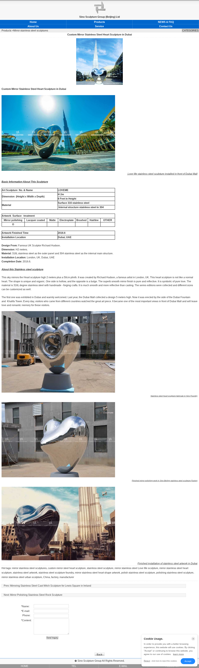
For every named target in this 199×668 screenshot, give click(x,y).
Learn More (178, 654)
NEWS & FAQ (166, 22)
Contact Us (165, 26)
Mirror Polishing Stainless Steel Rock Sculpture (36, 595)
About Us (33, 26)
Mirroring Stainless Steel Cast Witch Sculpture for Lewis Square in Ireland (50, 585)
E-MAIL (123, 666)
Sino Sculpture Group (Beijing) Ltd (99, 17)
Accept (188, 661)
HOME (24, 666)
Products (99, 22)
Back (99, 654)
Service (99, 26)
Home (33, 22)
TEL (74, 666)
